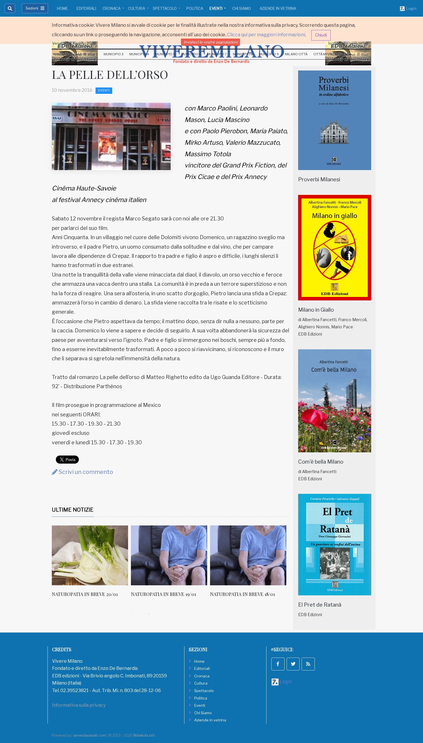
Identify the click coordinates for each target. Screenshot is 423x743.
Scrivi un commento (85, 471)
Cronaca (111, 8)
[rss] (308, 664)
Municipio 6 (191, 54)
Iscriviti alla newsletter (348, 43)
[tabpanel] (91, 564)
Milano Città (296, 54)
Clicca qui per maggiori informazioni (266, 34)
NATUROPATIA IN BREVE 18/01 (242, 594)
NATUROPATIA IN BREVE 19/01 (163, 594)
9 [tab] (201, 614)
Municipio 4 (139, 54)
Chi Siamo (241, 8)
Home (62, 8)
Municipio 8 (243, 54)
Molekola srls (144, 735)
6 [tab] (175, 614)
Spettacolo (165, 8)
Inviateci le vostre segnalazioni (211, 42)
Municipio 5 (165, 54)
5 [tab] (166, 614)
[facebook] (278, 664)
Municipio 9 (269, 54)
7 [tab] (183, 614)
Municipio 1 (62, 54)
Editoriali (86, 8)
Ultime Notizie (73, 509)
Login (410, 8)
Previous (47, 567)
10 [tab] (209, 614)
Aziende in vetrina (278, 8)
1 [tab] (132, 614)
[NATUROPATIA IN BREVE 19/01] (169, 555)
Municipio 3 (113, 54)
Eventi (216, 8)
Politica (194, 8)
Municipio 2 (88, 54)
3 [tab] (149, 614)
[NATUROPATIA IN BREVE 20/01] (90, 555)
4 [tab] (158, 614)
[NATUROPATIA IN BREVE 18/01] (248, 555)
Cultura (137, 8)
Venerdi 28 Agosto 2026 (74, 43)
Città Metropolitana (332, 54)
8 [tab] (192, 614)
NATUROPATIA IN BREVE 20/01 (85, 594)
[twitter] (293, 664)
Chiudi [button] (321, 35)
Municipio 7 (217, 54)
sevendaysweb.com (89, 735)
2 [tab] (140, 614)
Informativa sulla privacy (79, 705)
